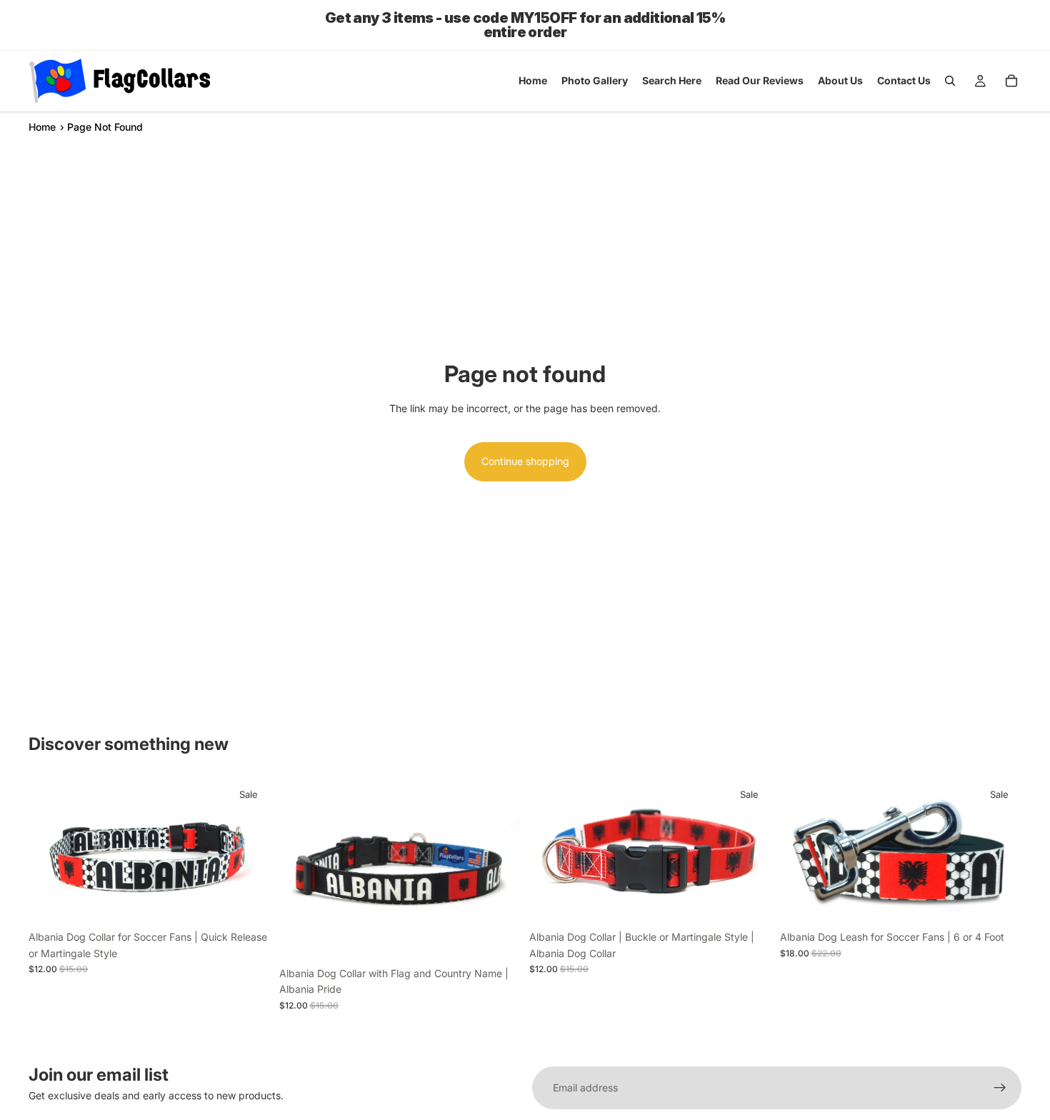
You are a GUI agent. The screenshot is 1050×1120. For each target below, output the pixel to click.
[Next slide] (249, 850)
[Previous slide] (50, 850)
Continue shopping (525, 461)
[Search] (950, 80)
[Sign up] (1000, 1088)
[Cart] (1011, 80)
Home (42, 127)
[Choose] (248, 901)
